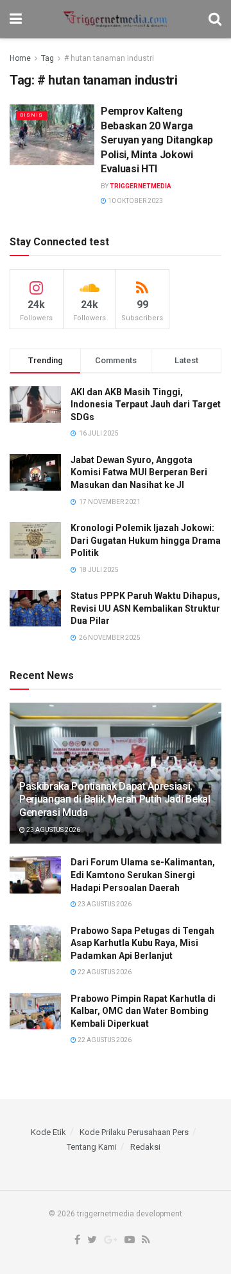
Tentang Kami (92, 1147)
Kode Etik (48, 1132)
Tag (47, 58)
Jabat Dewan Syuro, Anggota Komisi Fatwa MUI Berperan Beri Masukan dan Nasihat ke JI (139, 472)
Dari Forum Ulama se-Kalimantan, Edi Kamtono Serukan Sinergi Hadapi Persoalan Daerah (143, 874)
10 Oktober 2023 (135, 200)
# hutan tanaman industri (109, 58)
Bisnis (31, 115)
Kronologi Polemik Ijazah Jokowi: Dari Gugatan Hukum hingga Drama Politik (146, 540)
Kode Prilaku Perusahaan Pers (134, 1132)
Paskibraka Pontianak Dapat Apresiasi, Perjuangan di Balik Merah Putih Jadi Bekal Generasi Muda (114, 799)
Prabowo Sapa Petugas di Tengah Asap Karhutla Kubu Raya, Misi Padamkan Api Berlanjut (142, 943)
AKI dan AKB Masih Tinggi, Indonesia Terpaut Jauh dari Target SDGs (146, 404)
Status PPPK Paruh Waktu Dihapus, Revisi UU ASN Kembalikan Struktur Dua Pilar (145, 608)
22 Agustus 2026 (104, 972)
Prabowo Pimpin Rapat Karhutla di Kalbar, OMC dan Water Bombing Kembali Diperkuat (143, 1011)
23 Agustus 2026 (52, 829)
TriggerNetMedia (140, 186)
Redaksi (145, 1147)
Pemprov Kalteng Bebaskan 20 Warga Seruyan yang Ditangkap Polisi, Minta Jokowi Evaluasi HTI (157, 140)
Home (20, 58)
